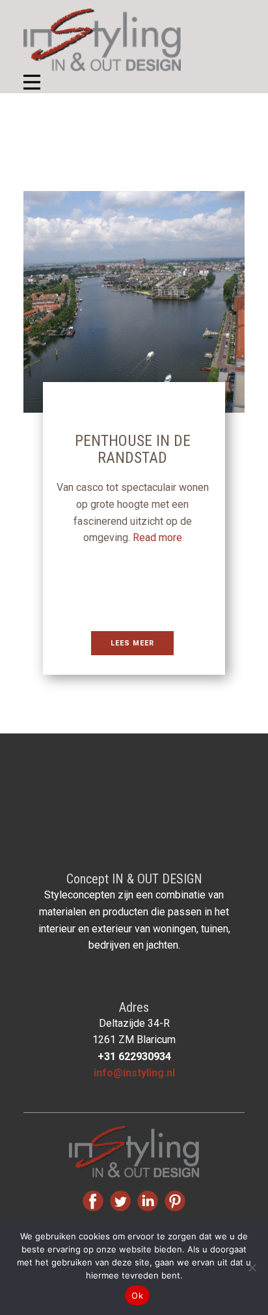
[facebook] (93, 1200)
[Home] (102, 39)
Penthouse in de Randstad (133, 449)
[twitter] (120, 1200)
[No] (251, 1267)
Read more (157, 537)
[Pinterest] (175, 1200)
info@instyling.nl (134, 1073)
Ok (137, 1295)
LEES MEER (132, 643)
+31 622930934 (134, 1056)
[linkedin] (147, 1200)
